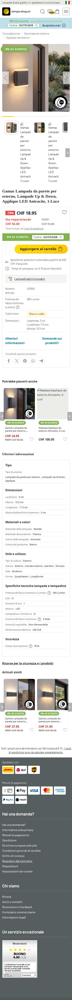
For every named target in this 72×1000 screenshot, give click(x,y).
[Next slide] (67, 152)
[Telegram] (41, 361)
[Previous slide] (4, 152)
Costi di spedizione (34, 228)
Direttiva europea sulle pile (19, 845)
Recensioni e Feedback (17, 907)
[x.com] (16, 361)
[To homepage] (16, 11)
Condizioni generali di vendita (21, 850)
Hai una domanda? (13, 824)
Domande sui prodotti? (52, 340)
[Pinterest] (25, 361)
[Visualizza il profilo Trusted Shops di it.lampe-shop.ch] (36, 959)
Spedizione (9, 840)
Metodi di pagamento (15, 835)
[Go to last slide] (2, 416)
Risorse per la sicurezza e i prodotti (27, 663)
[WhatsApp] (33, 361)
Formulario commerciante (19, 912)
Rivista (6, 896)
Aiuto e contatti (12, 901)
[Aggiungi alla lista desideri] (64, 212)
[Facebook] (8, 361)
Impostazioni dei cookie (17, 871)
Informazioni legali (14, 917)
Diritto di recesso (13, 855)
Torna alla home (11, 33)
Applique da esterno (18, 37)
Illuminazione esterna (36, 33)
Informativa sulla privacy (17, 830)
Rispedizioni (10, 866)
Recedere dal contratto (17, 861)
